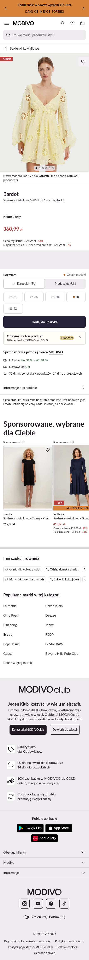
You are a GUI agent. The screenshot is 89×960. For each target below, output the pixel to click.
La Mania (10, 606)
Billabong (10, 625)
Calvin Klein (54, 606)
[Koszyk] (82, 23)
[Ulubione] (72, 23)
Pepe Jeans (11, 644)
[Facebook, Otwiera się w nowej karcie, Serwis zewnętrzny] (51, 904)
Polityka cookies (67, 947)
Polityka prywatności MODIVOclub (30, 947)
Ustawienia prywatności (36, 941)
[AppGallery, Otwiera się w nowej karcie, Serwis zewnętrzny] (44, 838)
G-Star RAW (54, 644)
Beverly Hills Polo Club (61, 653)
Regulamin (10, 941)
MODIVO (56, 352)
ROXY (49, 634)
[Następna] (83, 8)
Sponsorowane (11, 441)
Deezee (50, 615)
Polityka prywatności (68, 941)
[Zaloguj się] (62, 23)
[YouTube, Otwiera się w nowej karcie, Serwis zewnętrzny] (38, 904)
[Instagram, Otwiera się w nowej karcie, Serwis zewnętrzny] (25, 904)
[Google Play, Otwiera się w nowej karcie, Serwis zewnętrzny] (30, 828)
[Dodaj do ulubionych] (83, 62)
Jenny (49, 625)
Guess (7, 653)
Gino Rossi (11, 615)
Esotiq (7, 634)
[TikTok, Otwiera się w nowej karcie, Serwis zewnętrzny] (64, 904)
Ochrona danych (44, 953)
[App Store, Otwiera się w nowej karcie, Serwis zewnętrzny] (58, 828)
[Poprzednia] (6, 8)
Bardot (11, 194)
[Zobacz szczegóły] (83, 388)
